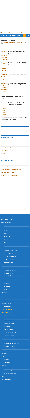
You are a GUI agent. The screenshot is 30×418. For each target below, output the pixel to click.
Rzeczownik (7, 239)
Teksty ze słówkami (8, 338)
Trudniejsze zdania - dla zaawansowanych (10, 166)
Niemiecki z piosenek (9, 259)
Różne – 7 (3, 153)
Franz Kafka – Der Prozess (10, 247)
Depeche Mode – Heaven (7, 150)
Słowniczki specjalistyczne (10, 373)
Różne (5, 265)
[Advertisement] (15, 16)
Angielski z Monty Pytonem (10, 315)
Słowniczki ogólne (9, 370)
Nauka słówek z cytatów (10, 253)
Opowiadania (7, 286)
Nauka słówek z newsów (10, 256)
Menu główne (28, 35)
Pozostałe (6, 233)
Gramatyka (5, 225)
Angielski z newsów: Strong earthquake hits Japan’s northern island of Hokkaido (15, 118)
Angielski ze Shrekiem (9, 323)
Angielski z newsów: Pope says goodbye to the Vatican (16, 52)
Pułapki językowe (6, 306)
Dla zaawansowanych (9, 273)
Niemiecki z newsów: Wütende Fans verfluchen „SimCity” (14, 141)
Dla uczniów (7, 298)
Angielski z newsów (9, 318)
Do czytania (5, 280)
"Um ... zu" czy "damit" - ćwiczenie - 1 (9, 164)
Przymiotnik (7, 236)
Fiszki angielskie (6, 340)
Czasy (5, 230)
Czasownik (6, 227)
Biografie (6, 283)
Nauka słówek (19, 42)
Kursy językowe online (6, 219)
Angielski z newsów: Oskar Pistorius (18, 74)
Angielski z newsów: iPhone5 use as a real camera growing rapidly (18, 103)
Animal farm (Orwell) (9, 329)
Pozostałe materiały (9, 335)
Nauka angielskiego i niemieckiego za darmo (11, 169)
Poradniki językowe (6, 379)
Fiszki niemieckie (6, 267)
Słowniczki (5, 368)
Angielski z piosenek (9, 320)
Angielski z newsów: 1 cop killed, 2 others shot (13, 96)
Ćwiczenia (4, 292)
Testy (5, 300)
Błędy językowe (6, 278)
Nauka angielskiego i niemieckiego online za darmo (12, 35)
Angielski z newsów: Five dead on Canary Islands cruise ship (17, 84)
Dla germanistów (8, 295)
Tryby (5, 242)
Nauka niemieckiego (6, 222)
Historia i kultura (8, 362)
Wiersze (6, 289)
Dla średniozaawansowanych (11, 270)
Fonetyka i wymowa (7, 303)
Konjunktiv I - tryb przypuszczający (9, 175)
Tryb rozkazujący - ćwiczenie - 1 (8, 172)
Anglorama (7, 326)
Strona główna (4, 42)
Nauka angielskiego (11, 42)
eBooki (2, 376)
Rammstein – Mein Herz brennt (8, 148)
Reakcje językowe (8, 262)
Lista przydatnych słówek (10, 250)
